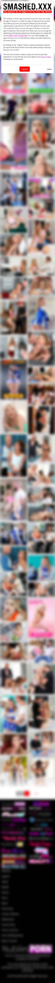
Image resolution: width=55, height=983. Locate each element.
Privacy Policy (46, 57)
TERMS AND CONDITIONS (18, 35)
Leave (49, 69)
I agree (24, 69)
